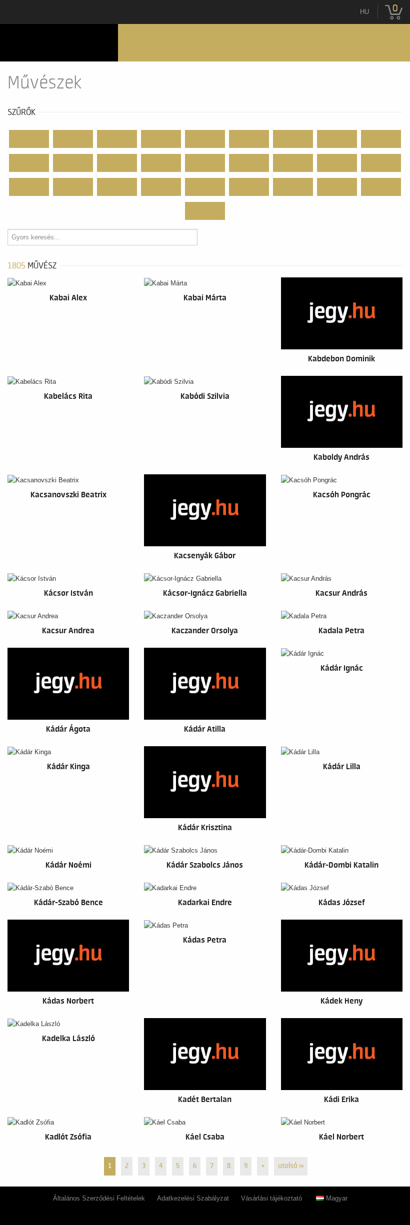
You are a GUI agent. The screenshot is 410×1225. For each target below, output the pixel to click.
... (205, 210)
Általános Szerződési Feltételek (99, 1198)
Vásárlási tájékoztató (271, 1198)
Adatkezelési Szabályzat (193, 1198)
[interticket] (59, 42)
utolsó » (291, 1166)
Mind (29, 138)
